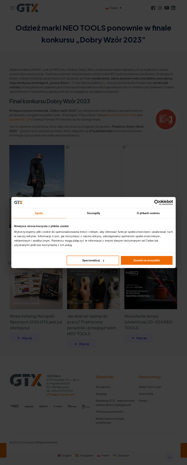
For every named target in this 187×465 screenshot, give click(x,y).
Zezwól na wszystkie (146, 260)
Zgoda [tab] (39, 212)
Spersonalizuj (91, 260)
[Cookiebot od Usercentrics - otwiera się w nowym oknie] (157, 202)
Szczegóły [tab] (93, 212)
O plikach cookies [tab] (148, 212)
